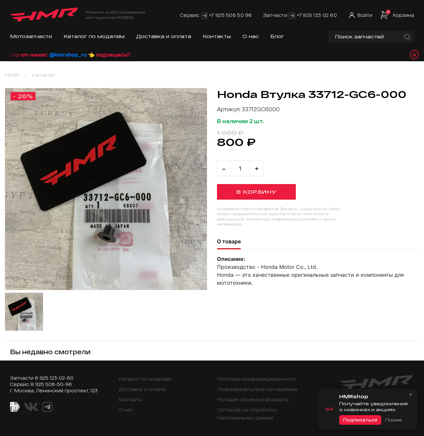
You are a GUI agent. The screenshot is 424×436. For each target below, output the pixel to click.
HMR (12, 75)
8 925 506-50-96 (51, 384)
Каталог (43, 75)
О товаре (229, 241)
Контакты (217, 36)
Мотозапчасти (31, 36)
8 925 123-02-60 (54, 378)
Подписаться (360, 419)
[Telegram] (204, 15)
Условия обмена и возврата (253, 399)
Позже (393, 419)
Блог (277, 36)
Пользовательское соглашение (257, 389)
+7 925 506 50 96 (230, 15)
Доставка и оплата (163, 36)
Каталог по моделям (94, 36)
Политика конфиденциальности (256, 379)
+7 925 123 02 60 (317, 15)
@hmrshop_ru (50, 54)
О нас (250, 36)
